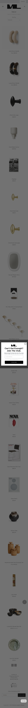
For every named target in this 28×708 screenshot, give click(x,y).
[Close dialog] (25, 344)
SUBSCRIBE (14, 362)
